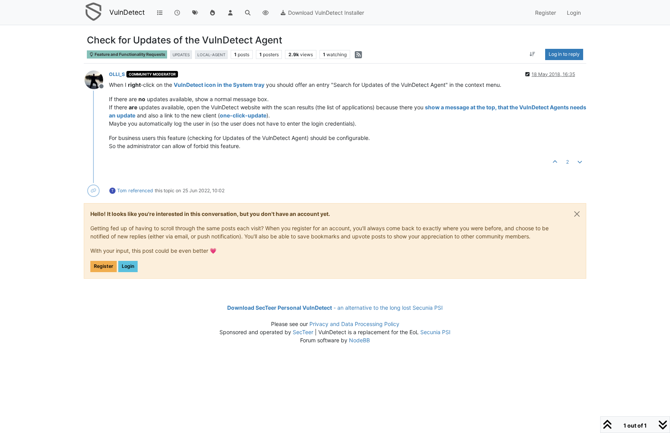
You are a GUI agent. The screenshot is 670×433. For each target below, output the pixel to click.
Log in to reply (564, 54)
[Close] (577, 214)
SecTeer (303, 332)
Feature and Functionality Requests (129, 54)
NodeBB (359, 340)
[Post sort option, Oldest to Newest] (532, 54)
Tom (122, 190)
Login (128, 266)
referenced (140, 190)
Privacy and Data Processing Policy (354, 324)
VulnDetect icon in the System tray (219, 84)
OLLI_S (117, 74)
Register (103, 266)
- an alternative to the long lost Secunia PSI (335, 307)
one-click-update (243, 115)
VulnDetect (127, 12)
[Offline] (97, 79)
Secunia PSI (435, 332)
